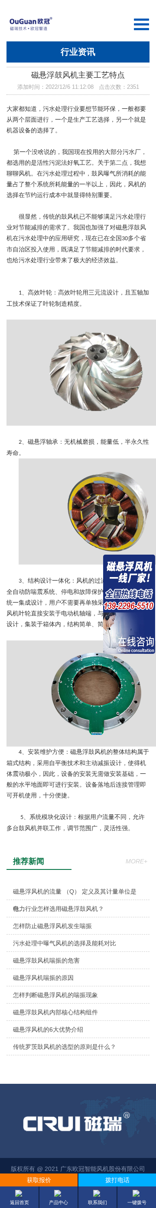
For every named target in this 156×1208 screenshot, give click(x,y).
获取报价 (39, 1180)
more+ (136, 861)
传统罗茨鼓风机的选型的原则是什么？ (64, 1046)
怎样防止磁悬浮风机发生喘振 (52, 925)
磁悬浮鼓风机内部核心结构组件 (55, 1012)
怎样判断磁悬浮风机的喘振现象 (55, 995)
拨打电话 (117, 1180)
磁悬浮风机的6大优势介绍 (48, 1029)
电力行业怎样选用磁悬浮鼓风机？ (58, 908)
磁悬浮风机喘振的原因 (43, 977)
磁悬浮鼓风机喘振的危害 (46, 960)
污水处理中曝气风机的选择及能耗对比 (64, 943)
